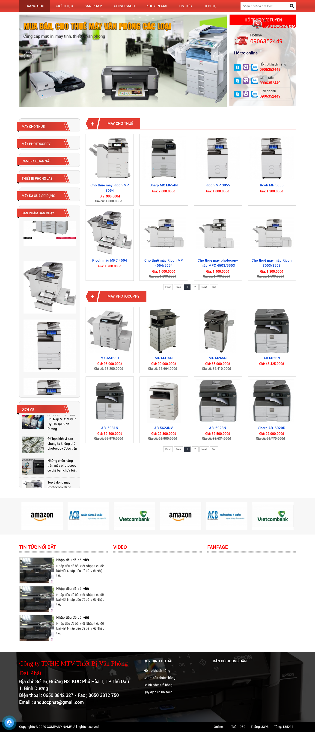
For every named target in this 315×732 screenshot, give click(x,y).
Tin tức (185, 6)
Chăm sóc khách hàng (159, 678)
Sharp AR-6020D (271, 428)
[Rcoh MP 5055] (272, 158)
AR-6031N (109, 428)
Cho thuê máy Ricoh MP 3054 (109, 188)
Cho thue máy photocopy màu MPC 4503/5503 (218, 263)
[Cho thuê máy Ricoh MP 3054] (109, 158)
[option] (49, 430)
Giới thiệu (64, 6)
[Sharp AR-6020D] (272, 400)
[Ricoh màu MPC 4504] (109, 233)
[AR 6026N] (272, 331)
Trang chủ (34, 6)
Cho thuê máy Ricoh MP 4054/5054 (163, 263)
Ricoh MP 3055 (217, 185)
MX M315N (164, 358)
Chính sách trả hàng (158, 685)
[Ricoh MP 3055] (218, 158)
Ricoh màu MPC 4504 (109, 260)
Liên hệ (209, 6)
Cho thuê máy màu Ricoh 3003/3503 (272, 263)
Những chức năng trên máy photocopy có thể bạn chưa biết (62, 450)
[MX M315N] (163, 331)
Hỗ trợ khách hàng (157, 670)
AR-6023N (217, 428)
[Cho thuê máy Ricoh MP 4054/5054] (163, 233)
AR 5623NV (163, 428)
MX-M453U (110, 358)
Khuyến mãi (156, 6)
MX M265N (218, 358)
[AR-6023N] (218, 400)
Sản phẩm (93, 6)
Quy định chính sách (158, 692)
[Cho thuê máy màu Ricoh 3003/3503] (272, 233)
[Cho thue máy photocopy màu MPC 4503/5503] (218, 233)
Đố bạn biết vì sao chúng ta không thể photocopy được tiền (62, 429)
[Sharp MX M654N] (163, 158)
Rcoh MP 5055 (272, 185)
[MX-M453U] (109, 331)
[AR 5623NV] (163, 400)
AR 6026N (272, 358)
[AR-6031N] (109, 400)
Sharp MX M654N (164, 185)
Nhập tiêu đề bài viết (72, 572)
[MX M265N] (218, 331)
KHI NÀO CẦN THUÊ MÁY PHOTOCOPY (76, 632)
